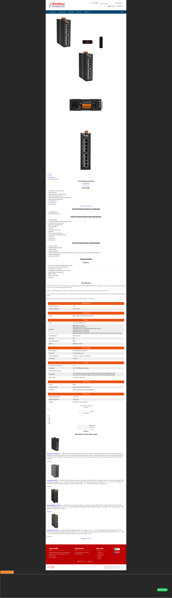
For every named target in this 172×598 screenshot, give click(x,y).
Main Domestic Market (53, 254)
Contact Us (86, 12)
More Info (79, 12)
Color (50, 228)
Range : (112, 457)
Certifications (51, 256)
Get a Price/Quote (86, 185)
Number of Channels (52, 226)
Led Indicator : (74, 457)
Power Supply (51, 219)
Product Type (51, 223)
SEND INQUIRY (83, 538)
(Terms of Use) (121, 566)
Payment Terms (52, 246)
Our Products (71, 12)
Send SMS (120, 6)
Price (50, 212)
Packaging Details (52, 251)
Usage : (76, 483)
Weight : (59, 457)
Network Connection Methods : (91, 455)
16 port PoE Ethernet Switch (53, 453)
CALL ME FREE (88, 538)
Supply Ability (51, 247)
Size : (61, 508)
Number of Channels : (66, 483)
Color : (114, 480)
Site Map (99, 558)
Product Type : (110, 453)
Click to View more (52, 202)
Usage (50, 229)
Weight (50, 224)
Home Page (53, 12)
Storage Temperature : (69, 455)
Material (50, 231)
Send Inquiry (112, 6)
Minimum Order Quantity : (77, 453)
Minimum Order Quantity (53, 213)
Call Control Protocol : (97, 457)
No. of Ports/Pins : (85, 457)
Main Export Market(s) (53, 252)
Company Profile (62, 12)
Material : (53, 455)
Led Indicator (51, 240)
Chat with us (163, 589)
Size (49, 236)
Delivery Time (51, 249)
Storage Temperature (53, 234)
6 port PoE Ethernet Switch (53, 530)
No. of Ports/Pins (52, 238)
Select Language (118, 3)
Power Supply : (91, 453)
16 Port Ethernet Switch (52, 480)
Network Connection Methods (54, 233)
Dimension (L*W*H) (52, 221)
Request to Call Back (83, 206)
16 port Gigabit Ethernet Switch (54, 505)
